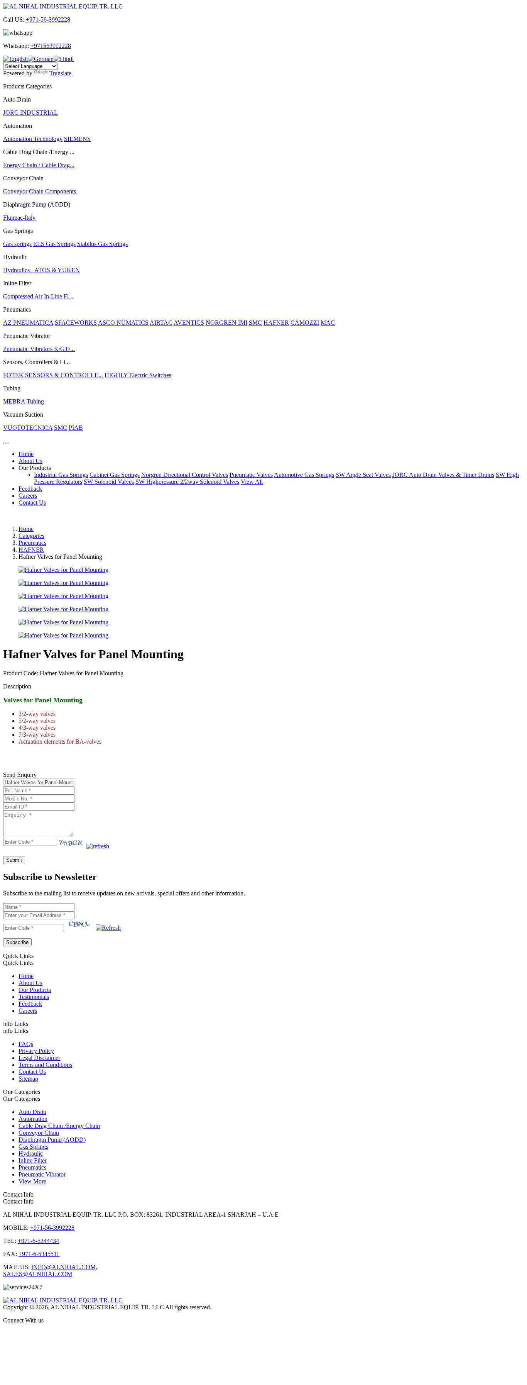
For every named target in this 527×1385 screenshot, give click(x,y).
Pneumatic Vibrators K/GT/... (39, 349)
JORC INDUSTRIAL (30, 112)
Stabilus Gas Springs (102, 244)
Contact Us (32, 502)
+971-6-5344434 (38, 1241)
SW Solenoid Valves (109, 481)
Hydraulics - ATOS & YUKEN (41, 270)
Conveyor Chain (39, 1132)
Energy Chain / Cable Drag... (38, 165)
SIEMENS (77, 139)
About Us (30, 461)
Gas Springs (33, 1146)
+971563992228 (50, 45)
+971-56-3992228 (48, 19)
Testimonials (34, 996)
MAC (328, 322)
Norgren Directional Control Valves (184, 474)
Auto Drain (32, 1112)
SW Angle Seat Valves (363, 474)
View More (32, 1181)
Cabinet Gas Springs (115, 474)
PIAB (76, 427)
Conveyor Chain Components (39, 191)
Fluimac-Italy (19, 217)
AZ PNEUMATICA (28, 322)
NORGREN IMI (226, 322)
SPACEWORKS (76, 322)
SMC (255, 322)
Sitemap (28, 1078)
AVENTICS (189, 322)
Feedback (30, 488)
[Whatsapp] (263, 1333)
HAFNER (276, 322)
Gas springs (17, 244)
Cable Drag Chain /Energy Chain (59, 1125)
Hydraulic (31, 1153)
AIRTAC (161, 322)
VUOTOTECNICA (27, 427)
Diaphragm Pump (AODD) (52, 1139)
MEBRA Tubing (23, 401)
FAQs (26, 1044)
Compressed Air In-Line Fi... (38, 296)
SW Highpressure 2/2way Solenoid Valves (187, 481)
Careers (28, 495)
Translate (60, 73)
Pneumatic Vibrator (42, 1174)
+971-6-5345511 (39, 1254)
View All (252, 481)
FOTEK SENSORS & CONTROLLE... (53, 375)
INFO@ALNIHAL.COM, (64, 1267)
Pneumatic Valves (251, 474)
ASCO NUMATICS (123, 322)
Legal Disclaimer (39, 1057)
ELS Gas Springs (54, 244)
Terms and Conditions (45, 1064)
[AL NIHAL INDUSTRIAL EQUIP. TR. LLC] (63, 6)
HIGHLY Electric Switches (138, 375)
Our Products (35, 467)
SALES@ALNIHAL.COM (37, 1274)
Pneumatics (32, 542)
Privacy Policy (36, 1051)
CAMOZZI (305, 322)
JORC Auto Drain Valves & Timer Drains (443, 474)
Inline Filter (33, 1160)
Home (26, 454)
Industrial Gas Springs (61, 474)
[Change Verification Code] (97, 846)
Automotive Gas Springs (304, 474)
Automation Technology (32, 139)
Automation (33, 1118)
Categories (31, 535)
